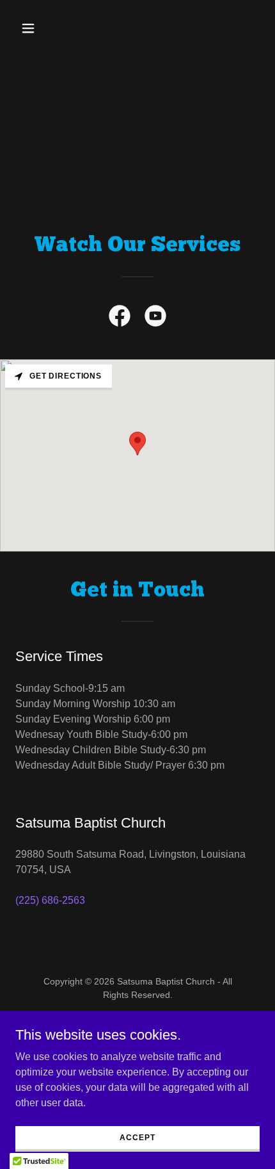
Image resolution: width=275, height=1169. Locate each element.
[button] (33, 28)
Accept (137, 1136)
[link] (120, 318)
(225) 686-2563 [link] (50, 900)
